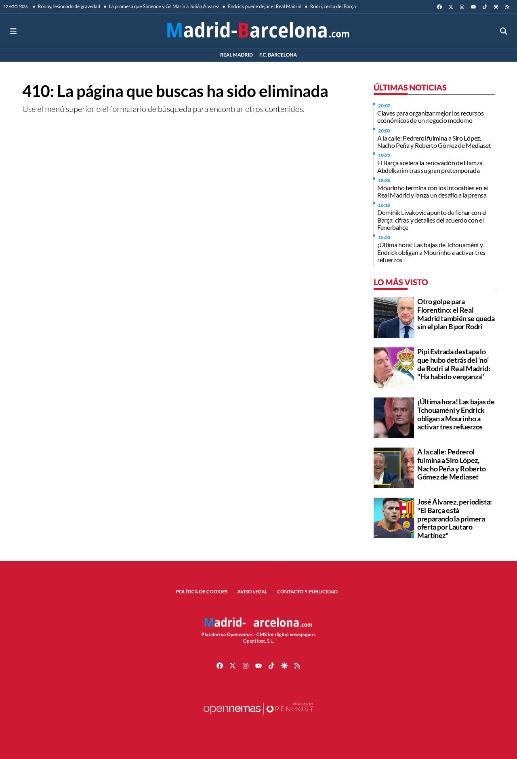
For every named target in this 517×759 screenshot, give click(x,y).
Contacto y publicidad (307, 592)
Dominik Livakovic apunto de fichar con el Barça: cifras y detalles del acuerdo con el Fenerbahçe (432, 219)
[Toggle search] (503, 31)
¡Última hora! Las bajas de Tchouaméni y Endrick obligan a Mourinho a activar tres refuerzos (431, 252)
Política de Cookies (202, 592)
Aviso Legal (252, 592)
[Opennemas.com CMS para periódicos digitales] (258, 717)
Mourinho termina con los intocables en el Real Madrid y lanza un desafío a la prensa (432, 191)
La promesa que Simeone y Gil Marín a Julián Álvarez (163, 6)
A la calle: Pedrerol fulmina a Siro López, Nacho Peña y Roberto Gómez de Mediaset (434, 141)
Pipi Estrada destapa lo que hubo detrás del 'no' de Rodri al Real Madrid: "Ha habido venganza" (453, 364)
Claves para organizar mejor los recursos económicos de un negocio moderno (430, 116)
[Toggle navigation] (13, 31)
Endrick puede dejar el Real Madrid (264, 6)
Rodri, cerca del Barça (332, 6)
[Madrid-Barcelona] (258, 31)
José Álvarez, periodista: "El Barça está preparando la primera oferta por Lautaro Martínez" (454, 518)
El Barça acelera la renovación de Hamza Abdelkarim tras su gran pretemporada (430, 166)
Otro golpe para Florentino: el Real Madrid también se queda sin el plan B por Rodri (456, 314)
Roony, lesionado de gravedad (69, 6)
